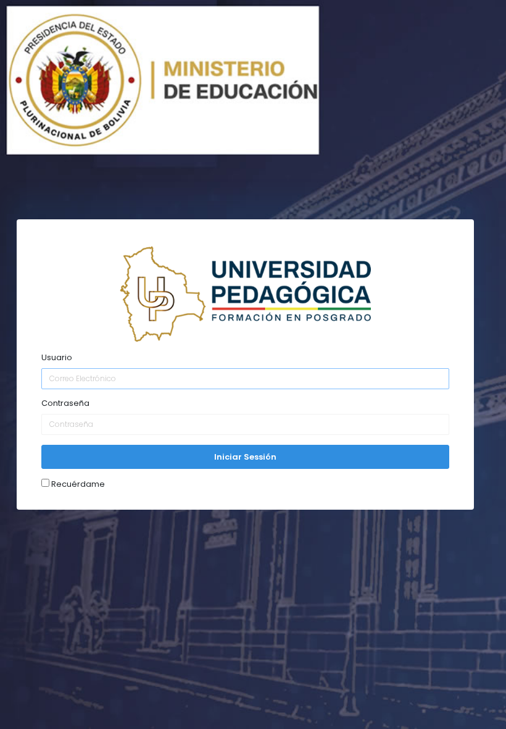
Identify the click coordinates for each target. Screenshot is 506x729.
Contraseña (65, 403)
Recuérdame (77, 483)
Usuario (56, 357)
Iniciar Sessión (245, 457)
